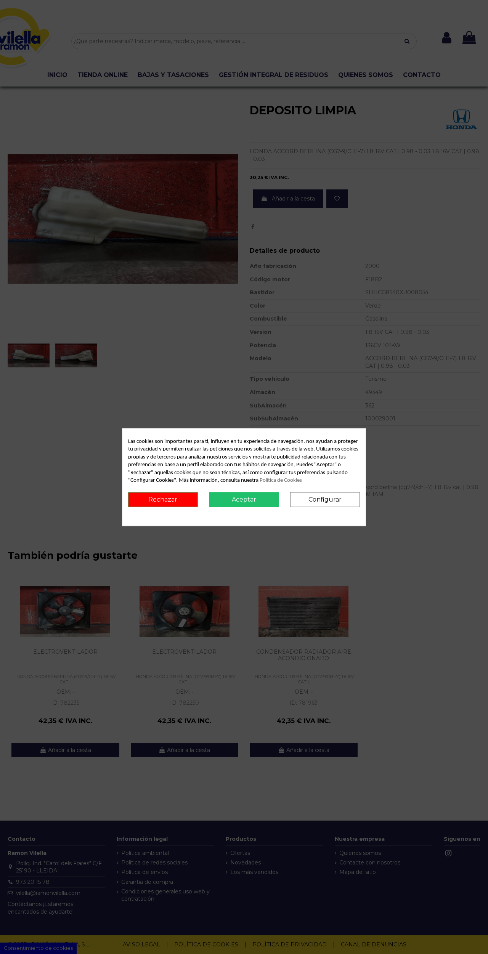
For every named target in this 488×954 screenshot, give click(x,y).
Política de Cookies (281, 481)
